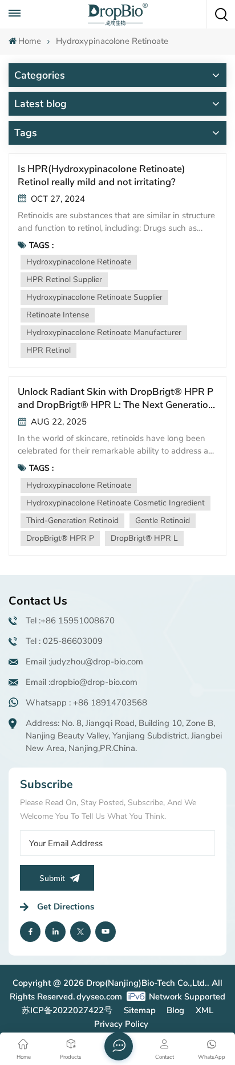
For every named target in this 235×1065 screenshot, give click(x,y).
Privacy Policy (121, 1024)
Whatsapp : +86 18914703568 (86, 702)
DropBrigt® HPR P (60, 538)
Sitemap (140, 1010)
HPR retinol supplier (64, 279)
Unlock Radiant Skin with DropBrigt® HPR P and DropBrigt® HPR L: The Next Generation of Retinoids (116, 398)
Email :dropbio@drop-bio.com (81, 682)
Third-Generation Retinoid (72, 520)
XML (204, 1010)
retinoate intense (57, 314)
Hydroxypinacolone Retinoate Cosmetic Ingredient (115, 502)
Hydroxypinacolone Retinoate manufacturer (103, 332)
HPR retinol (48, 350)
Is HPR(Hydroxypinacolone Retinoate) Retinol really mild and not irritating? (101, 175)
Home (29, 41)
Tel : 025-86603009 (64, 641)
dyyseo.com (99, 996)
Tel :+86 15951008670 (70, 620)
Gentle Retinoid (162, 520)
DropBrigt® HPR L (144, 538)
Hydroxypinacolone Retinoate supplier (94, 297)
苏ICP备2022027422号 (67, 1010)
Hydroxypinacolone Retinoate (78, 261)
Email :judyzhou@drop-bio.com (84, 661)
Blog (175, 1010)
